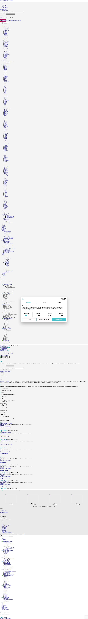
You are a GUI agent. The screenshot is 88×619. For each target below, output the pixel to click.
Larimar (5, 134)
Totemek (5, 59)
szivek (5, 57)
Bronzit (5, 86)
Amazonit (5, 69)
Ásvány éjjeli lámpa (7, 28)
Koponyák (5, 53)
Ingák (5, 52)
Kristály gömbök (6, 55)
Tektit (5, 194)
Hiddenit (5, 112)
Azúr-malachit (6, 81)
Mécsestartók (6, 36)
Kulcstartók (6, 35)
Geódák (5, 33)
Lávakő (5, 136)
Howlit (5, 115)
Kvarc (5, 131)
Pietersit (5, 161)
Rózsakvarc (6, 170)
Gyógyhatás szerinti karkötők (8, 237)
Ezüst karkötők (6, 219)
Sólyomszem (6, 180)
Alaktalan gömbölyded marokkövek (10, 248)
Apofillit (5, 73)
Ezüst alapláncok (9, 286)
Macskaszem (6, 139)
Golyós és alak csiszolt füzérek (9, 61)
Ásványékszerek (4, 40)
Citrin (5, 89)
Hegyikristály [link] (2, 386)
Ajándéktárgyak (6, 256)
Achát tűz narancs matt (4, 453)
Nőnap (3, 254)
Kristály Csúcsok (7, 54)
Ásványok (3, 64)
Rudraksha (6, 172)
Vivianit (5, 205)
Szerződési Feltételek (5, 525)
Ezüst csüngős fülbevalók (10, 217)
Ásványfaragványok (5, 48)
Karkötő (7, 259)
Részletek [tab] (44, 302)
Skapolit (5, 177)
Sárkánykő (6, 174)
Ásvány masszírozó (7, 29)
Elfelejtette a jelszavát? (3, 17)
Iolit (4, 116)
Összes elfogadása (58, 319)
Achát (5, 65)
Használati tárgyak (7, 51)
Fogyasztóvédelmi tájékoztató (7, 532)
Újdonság (3, 274)
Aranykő (5, 75)
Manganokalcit (6, 143)
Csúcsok (7, 269)
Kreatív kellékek (6, 600)
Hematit (5, 110)
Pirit (4, 162)
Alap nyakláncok (7, 241)
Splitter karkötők (6, 239)
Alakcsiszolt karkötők (7, 231)
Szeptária (5, 186)
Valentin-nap (4, 275)
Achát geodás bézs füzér (4, 470)
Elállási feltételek (4, 531)
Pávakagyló (6, 157)
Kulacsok (5, 34)
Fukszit (5, 99)
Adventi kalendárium (7, 26)
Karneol (5, 121)
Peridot (5, 158)
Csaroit (5, 92)
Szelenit (5, 185)
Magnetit (5, 140)
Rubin (5, 171)
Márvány (5, 144)
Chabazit (5, 87)
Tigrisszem (6, 198)
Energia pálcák (6, 213)
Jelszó (2, 13)
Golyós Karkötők (7, 236)
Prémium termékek (3, 19)
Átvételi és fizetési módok (6, 524)
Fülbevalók (6, 42)
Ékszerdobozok (6, 30)
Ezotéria (3, 211)
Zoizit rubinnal (6, 209)
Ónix (5, 154)
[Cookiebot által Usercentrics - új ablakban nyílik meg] (61, 299)
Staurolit (5, 182)
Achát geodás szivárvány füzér (5, 478)
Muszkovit (5, 150)
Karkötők (3, 230)
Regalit (5, 167)
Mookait (5, 148)
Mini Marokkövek (7, 250)
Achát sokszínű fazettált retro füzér (6, 427)
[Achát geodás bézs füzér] (4, 465)
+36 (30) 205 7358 (3, 510)
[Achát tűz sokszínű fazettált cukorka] (5, 440)
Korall (5, 127)
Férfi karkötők (6, 235)
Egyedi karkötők (6, 568)
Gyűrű (7, 264)
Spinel (5, 181)
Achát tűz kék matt (3, 462)
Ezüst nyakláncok (7, 221)
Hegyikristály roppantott (8, 108)
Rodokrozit (6, 168)
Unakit (5, 203)
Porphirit (5, 163)
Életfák (5, 31)
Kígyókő (5, 125)
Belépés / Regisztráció (5, 609)
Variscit (5, 204)
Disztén (5, 94)
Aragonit (5, 74)
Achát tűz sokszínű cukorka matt (5, 436)
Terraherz (5, 195)
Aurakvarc (5, 78)
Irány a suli (4, 228)
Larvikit (5, 135)
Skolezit (5, 178)
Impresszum (4, 529)
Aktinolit (5, 67)
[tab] (3, 374)
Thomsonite (6, 196)
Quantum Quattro (7, 166)
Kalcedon (5, 119)
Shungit (5, 176)
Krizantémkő (6, 128)
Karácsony (4, 229)
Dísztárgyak (6, 50)
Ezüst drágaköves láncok (10, 287)
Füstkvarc (5, 102)
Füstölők (3, 225)
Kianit (5, 123)
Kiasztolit (5, 124)
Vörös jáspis (6, 206)
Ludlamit (5, 138)
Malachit (5, 142)
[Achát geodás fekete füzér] (4, 481)
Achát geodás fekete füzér (4, 486)
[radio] (10, 365)
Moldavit (5, 147)
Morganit (5, 149)
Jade (5, 117)
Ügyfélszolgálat (4, 527)
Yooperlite (5, 207)
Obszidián (5, 153)
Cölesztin (5, 90)
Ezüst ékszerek (4, 214)
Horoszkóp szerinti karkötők (8, 238)
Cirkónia (5, 88)
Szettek (5, 47)
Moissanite (6, 146)
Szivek (5, 335)
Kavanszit (5, 122)
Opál (5, 155)
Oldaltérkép (4, 530)
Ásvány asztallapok (7, 27)
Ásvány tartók (6, 242)
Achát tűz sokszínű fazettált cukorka (6, 444)
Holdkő (5, 114)
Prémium (3, 255)
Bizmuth (5, 84)
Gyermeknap (4, 226)
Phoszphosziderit (7, 160)
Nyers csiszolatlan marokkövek (9, 251)
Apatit (5, 72)
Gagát (5, 103)
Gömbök (5, 589)
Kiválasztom (5, 617)
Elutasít (29, 319)
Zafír (5, 208)
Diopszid (5, 93)
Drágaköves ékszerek (7, 258)
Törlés (7, 366)
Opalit (5, 156)
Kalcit (5, 120)
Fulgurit (5, 101)
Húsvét (3, 227)
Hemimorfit (6, 111)
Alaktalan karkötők (7, 232)
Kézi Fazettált (8, 234)
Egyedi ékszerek (6, 41)
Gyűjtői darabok (6, 272)
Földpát (3, 223)
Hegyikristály (6, 107)
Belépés (1, 15)
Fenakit (5, 97)
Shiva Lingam (6, 175)
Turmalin (5, 201)
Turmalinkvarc (6, 202)
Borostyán (5, 85)
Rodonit (5, 169)
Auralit (5, 79)
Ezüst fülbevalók (6, 215)
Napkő (5, 151)
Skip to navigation (3, 0)
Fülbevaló (7, 263)
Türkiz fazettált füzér (3, 347)
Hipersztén (6, 113)
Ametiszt (5, 70)
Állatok (5, 329)
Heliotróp (5, 109)
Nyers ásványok (7, 327)
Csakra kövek (6, 212)
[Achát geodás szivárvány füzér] (5, 473)
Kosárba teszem (6, 369)
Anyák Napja (4, 39)
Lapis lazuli (6, 133)
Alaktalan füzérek (7, 302)
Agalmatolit (4, 25)
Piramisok (5, 56)
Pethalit (5, 159)
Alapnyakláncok (7, 341)
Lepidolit (5, 137)
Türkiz (5, 200)
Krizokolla (5, 129)
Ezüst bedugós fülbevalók (10, 216)
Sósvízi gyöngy (8, 62)
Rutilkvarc (5, 173)
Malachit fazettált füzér (3, 350)
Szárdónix (5, 184)
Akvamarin (6, 68)
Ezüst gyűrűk (6, 218)
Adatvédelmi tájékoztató (6, 523)
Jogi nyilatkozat (4, 528)
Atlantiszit (5, 77)
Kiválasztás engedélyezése (44, 319)
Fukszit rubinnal (6, 100)
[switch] (38, 315)
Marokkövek (4, 247)
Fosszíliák (5, 32)
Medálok (5, 45)
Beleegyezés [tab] (28, 302)
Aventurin (5, 80)
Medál (7, 260)
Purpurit (5, 165)
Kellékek (3, 240)
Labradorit (5, 132)
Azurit (5, 82)
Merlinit (5, 145)
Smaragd (5, 179)
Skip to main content (9, 0)
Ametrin (5, 71)
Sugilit (5, 183)
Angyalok (5, 49)
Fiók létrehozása (5, 10)
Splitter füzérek (6, 63)
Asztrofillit (5, 76)
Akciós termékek (4, 38)
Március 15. (4, 246)
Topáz (5, 199)
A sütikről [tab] (59, 302)
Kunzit (5, 130)
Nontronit (5, 152)
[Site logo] (5, 20)
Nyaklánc (7, 261)
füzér (8, 381)
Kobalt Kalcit (6, 126)
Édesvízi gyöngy (6, 96)
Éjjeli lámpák (6, 319)
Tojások (5, 58)
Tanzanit (5, 192)
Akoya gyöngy (6, 66)
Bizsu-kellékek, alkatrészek (8, 243)
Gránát (5, 105)
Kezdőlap (1, 345)
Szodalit (5, 188)
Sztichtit (5, 189)
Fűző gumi (6, 244)
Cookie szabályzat (5, 526)
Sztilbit (5, 190)
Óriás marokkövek (7, 252)
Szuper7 (5, 191)
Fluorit (5, 98)
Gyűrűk (5, 43)
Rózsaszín (3, 273)
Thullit (5, 197)
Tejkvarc (5, 193)
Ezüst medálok (6, 220)
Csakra (5, 91)
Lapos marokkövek (7, 249)
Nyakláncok (6, 46)
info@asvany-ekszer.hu (4, 512)
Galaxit (5, 104)
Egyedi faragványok (9, 270)
